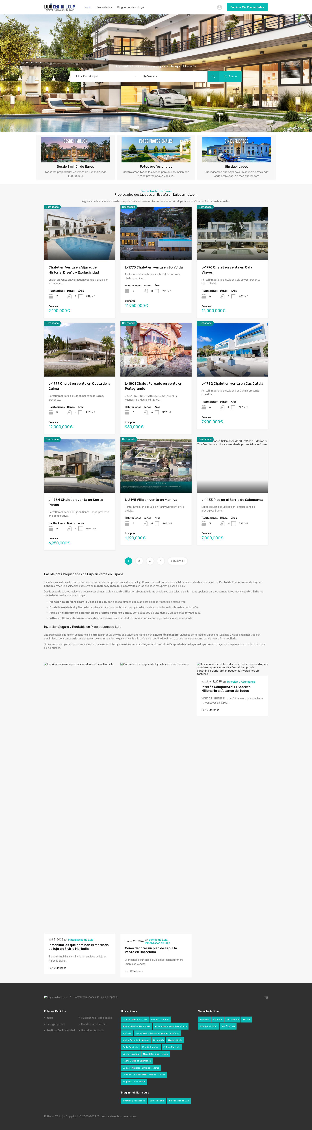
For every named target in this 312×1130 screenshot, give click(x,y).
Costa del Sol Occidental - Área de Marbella (144, 1075)
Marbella (127, 1033)
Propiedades (104, 7)
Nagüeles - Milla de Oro (134, 1081)
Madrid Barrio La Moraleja (155, 1054)
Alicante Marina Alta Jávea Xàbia (171, 1026)
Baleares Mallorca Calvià (135, 1019)
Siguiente (177, 560)
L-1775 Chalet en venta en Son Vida (154, 267)
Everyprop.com (55, 1024)
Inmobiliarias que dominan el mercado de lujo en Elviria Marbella (79, 947)
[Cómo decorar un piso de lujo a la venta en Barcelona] (155, 932)
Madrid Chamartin (160, 1019)
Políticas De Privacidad (60, 1030)
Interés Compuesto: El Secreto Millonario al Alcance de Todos (226, 689)
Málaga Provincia (171, 1047)
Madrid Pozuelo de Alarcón (136, 1040)
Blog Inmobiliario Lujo (130, 7)
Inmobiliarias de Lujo (80, 939)
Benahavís (158, 1040)
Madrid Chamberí (150, 1047)
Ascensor (217, 1019)
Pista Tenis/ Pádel (208, 1026)
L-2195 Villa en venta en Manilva (151, 500)
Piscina (246, 1019)
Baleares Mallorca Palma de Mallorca (141, 1068)
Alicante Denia (175, 1040)
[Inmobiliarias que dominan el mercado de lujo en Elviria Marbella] (79, 932)
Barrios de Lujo (158, 939)
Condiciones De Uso (94, 1024)
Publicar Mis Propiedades (247, 7)
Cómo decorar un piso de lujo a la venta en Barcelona (151, 950)
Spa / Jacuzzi (228, 1026)
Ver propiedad (79, 249)
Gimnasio (204, 1019)
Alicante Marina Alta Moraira (136, 1026)
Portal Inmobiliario (92, 1030)
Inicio (88, 7)
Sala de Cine (232, 1019)
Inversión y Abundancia (241, 681)
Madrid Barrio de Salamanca (137, 1061)
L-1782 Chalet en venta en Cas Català (232, 383)
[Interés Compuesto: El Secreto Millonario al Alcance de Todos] (232, 674)
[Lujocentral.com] (60, 10)
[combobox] (104, 76)
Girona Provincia (131, 1054)
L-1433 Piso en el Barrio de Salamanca (232, 500)
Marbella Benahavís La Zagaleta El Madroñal (157, 1033)
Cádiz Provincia (130, 1047)
